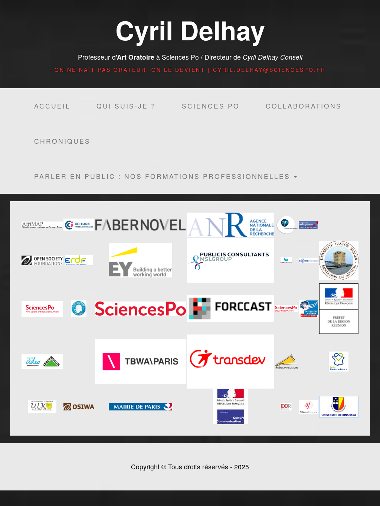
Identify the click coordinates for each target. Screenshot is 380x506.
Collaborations (304, 105)
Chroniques (62, 141)
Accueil (52, 105)
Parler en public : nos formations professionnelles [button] (163, 176)
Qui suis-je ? (126, 105)
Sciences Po (211, 105)
